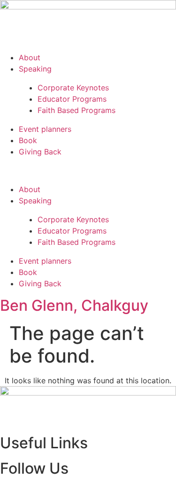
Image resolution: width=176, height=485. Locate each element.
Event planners (45, 129)
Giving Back (40, 151)
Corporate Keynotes (73, 87)
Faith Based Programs (76, 110)
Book (28, 140)
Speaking (35, 68)
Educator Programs (72, 99)
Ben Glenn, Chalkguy (74, 305)
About (29, 57)
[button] (88, 170)
